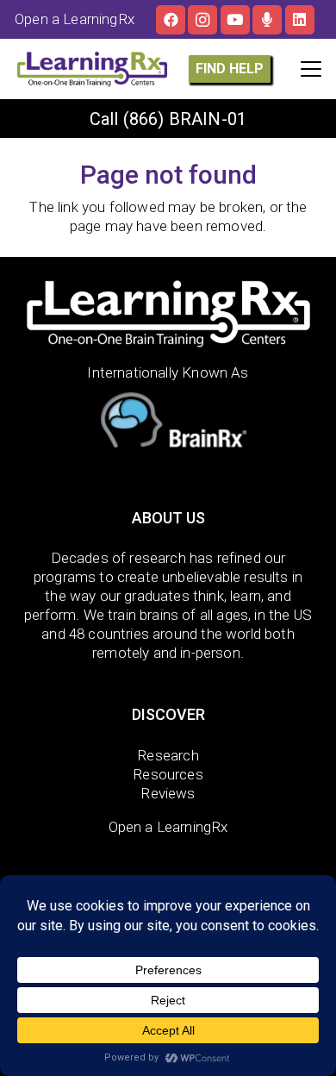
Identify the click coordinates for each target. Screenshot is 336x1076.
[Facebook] (170, 19)
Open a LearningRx (168, 826)
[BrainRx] (168, 424)
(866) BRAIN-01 (184, 119)
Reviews (167, 793)
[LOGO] (92, 69)
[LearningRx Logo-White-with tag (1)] (168, 313)
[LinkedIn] (299, 19)
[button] (311, 69)
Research (167, 755)
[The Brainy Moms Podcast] (267, 19)
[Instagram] (202, 19)
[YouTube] (235, 19)
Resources (168, 774)
